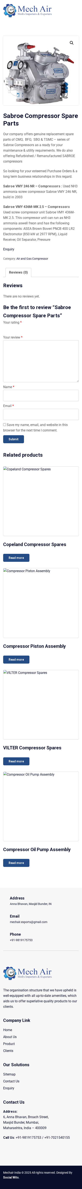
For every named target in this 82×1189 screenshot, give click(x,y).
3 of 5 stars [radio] (17, 327)
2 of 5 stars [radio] (11, 327)
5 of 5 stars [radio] (30, 327)
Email (8, 406)
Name (8, 387)
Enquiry (8, 249)
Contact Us (11, 1081)
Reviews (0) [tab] (18, 272)
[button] (71, 43)
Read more (16, 557)
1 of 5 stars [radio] (5, 327)
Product (9, 1044)
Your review (12, 337)
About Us (10, 1037)
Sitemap (9, 1074)
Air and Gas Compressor (32, 258)
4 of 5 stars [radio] (23, 327)
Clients (8, 1051)
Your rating (12, 322)
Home (7, 1030)
